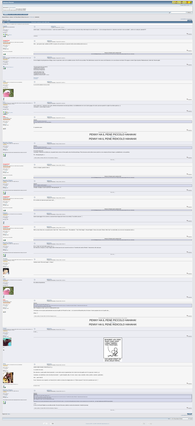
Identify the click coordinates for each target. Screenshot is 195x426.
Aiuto (10, 14)
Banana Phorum (5, 17)
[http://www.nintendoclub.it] (5, 68)
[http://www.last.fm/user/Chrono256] (5, 156)
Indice (6, 14)
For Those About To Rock (19, 17)
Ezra (4, 102)
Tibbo (4, 81)
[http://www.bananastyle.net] (5, 54)
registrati (13, 7)
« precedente (183, 19)
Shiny (4, 363)
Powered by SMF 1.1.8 (90, 423)
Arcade (13, 14)
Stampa (190, 20)
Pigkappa (5, 213)
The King (5, 258)
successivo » (189, 19)
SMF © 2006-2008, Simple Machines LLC (102, 423)
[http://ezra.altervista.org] (5, 114)
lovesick (5, 26)
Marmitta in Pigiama (7, 142)
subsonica (37, 17)
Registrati (25, 14)
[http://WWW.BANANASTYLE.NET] (5, 36)
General (11, 17)
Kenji (4, 56)
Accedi (9, 7)
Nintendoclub (36, 77)
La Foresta (36, 78)
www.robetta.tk (112, 136)
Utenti (17, 14)
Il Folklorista (31, 17)
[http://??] (5, 387)
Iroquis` (5, 328)
